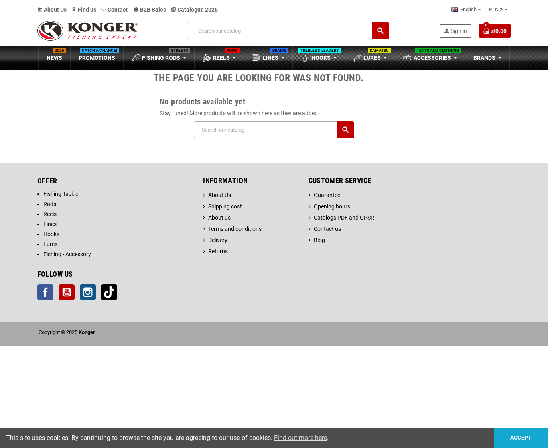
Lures (50, 244)
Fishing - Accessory (67, 254)
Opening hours (332, 206)
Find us (83, 9)
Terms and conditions (235, 229)
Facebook (45, 292)
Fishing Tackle (60, 194)
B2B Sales (150, 9)
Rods (49, 204)
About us (219, 217)
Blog (319, 240)
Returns (218, 251)
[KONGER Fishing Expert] (87, 30)
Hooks (51, 234)
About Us (52, 9)
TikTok (109, 292)
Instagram (88, 292)
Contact (117, 9)
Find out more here (300, 438)
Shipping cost (225, 206)
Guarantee (327, 195)
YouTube (67, 292)
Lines (50, 224)
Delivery (217, 240)
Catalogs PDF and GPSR (344, 217)
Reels (50, 214)
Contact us (327, 229)
